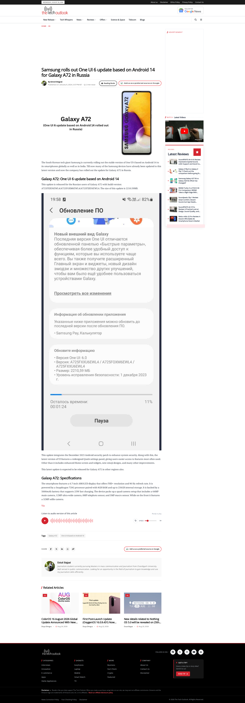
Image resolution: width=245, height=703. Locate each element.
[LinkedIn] (62, 549)
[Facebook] (50, 549)
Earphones (79, 665)
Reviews (90, 19)
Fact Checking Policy (69, 699)
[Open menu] (201, 19)
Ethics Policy (175, 2)
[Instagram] (186, 652)
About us (154, 2)
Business (111, 665)
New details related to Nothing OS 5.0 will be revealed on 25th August (141, 620)
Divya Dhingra (46, 627)
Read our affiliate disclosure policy (101, 693)
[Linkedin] (201, 652)
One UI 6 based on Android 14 (72, 536)
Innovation (46, 669)
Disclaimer (164, 2)
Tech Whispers (66, 19)
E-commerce (46, 673)
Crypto (110, 673)
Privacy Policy (187, 2)
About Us (144, 665)
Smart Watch (79, 677)
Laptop (77, 669)
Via (43, 505)
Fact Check (112, 669)
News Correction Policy (50, 699)
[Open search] (195, 19)
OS (49, 26)
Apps (43, 677)
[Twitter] (179, 652)
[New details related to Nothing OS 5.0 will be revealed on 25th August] (142, 603)
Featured (111, 677)
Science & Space (118, 19)
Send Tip (181, 674)
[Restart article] (135, 520)
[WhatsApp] (67, 549)
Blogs (142, 19)
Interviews (45, 665)
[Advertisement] (101, 47)
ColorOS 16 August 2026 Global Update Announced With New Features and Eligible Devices (59, 620)
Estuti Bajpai (64, 562)
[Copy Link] (73, 549)
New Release (48, 19)
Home (43, 26)
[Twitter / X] (56, 549)
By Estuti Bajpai (55, 82)
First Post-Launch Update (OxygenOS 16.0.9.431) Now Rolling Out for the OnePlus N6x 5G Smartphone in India (101, 620)
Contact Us (199, 2)
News (79, 19)
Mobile (77, 673)
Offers (102, 19)
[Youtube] (194, 652)
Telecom (132, 19)
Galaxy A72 (53, 536)
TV (75, 681)
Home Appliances (48, 681)
